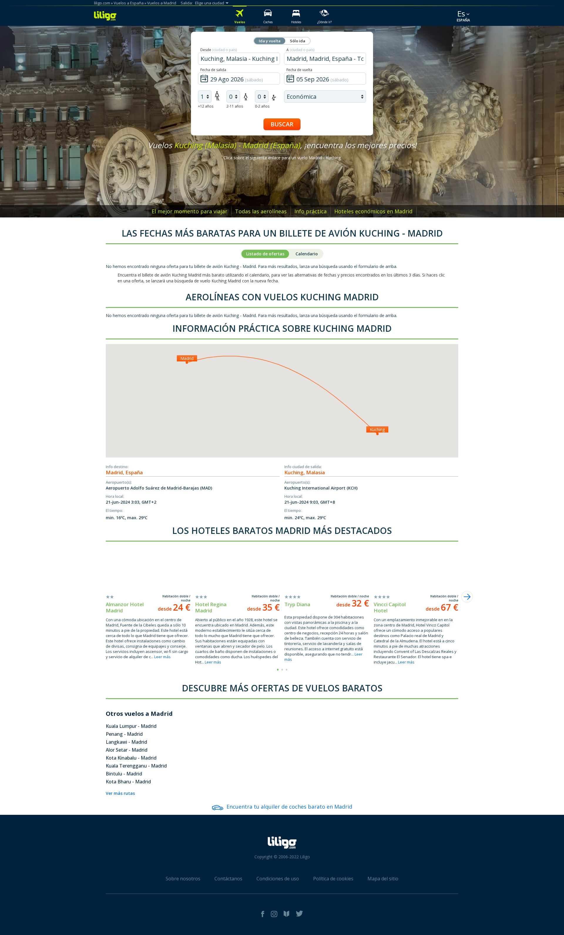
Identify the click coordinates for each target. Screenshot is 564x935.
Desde (218, 49)
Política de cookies (333, 878)
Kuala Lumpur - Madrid (131, 726)
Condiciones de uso (277, 878)
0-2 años (262, 106)
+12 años (205, 106)
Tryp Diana (297, 604)
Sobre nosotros (183, 878)
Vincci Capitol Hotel (390, 607)
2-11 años (234, 106)
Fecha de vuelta (299, 69)
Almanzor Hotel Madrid (125, 607)
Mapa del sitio (382, 878)
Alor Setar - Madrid (126, 750)
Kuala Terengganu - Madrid (136, 766)
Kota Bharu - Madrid (128, 781)
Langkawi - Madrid (126, 742)
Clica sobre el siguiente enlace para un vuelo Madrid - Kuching (282, 157)
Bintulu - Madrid (124, 773)
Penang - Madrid (124, 734)
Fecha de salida (213, 69)
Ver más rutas (120, 793)
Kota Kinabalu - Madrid (131, 758)
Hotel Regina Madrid (210, 607)
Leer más (162, 656)
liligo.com (102, 3)
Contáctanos (228, 878)
